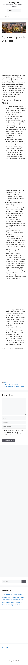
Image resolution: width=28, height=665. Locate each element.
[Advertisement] (14, 60)
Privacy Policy (6, 647)
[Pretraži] (24, 581)
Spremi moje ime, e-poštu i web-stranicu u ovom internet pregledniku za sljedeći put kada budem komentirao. (14, 433)
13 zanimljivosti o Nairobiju (12, 384)
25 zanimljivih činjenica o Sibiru (11, 605)
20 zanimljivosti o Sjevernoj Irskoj (14, 386)
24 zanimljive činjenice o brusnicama (13, 599)
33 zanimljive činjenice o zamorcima (13, 597)
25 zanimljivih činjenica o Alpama (12, 602)
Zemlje (6, 382)
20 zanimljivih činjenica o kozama (12, 594)
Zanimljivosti (14, 2)
